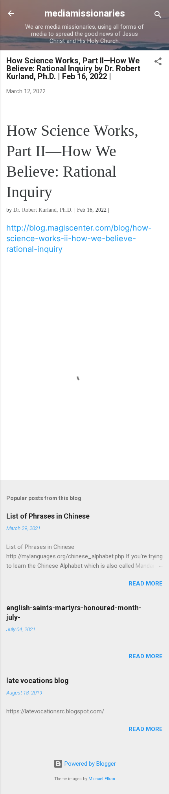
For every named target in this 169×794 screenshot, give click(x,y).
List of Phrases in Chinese (48, 516)
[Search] (158, 16)
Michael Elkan (101, 778)
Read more (146, 583)
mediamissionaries (84, 13)
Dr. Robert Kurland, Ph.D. (43, 210)
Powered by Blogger (89, 763)
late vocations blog (37, 680)
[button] (158, 63)
